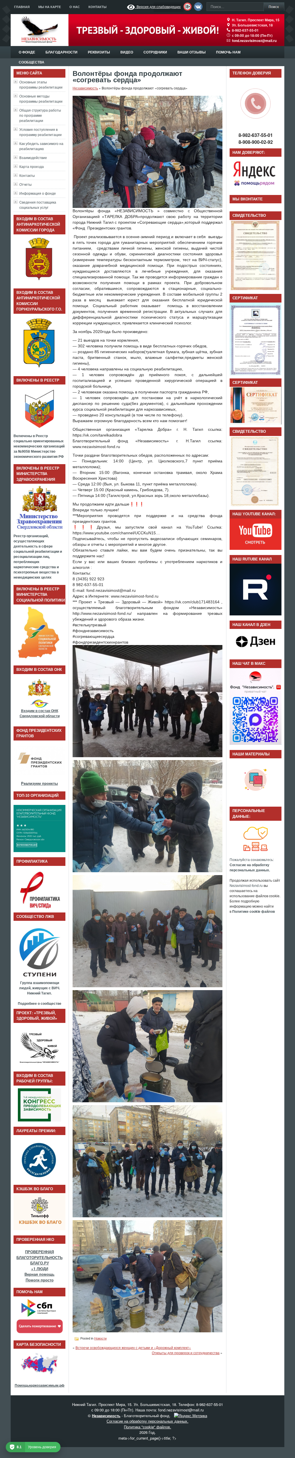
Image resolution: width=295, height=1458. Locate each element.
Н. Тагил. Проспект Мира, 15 (255, 19)
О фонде (27, 52)
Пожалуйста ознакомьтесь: (252, 864)
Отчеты (25, 184)
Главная (22, 7)
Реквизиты (99, 52)
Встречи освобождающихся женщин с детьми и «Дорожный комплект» (133, 1347)
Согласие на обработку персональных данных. (147, 1421)
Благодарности (61, 52)
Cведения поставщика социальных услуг (37, 205)
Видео (126, 52)
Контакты (97, 7)
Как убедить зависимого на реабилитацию (41, 146)
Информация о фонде (37, 193)
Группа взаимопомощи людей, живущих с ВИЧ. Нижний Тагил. (39, 988)
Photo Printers (171, 1452)
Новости (100, 1338)
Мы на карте (49, 7)
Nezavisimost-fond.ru (246, 885)
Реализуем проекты (39, 783)
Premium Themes (195, 1452)
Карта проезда (31, 166)
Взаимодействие (33, 157)
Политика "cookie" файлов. (147, 1427)
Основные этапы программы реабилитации (41, 84)
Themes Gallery (225, 1452)
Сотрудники (155, 52)
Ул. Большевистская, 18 (252, 25)
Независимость (85, 87)
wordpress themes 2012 (126, 1452)
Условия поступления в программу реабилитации (40, 132)
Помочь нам (228, 52)
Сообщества (31, 62)
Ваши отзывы (191, 52)
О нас (74, 7)
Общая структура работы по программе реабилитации (40, 115)
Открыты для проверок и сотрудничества (186, 1352)
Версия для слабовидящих (158, 6)
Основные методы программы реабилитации (41, 98)
